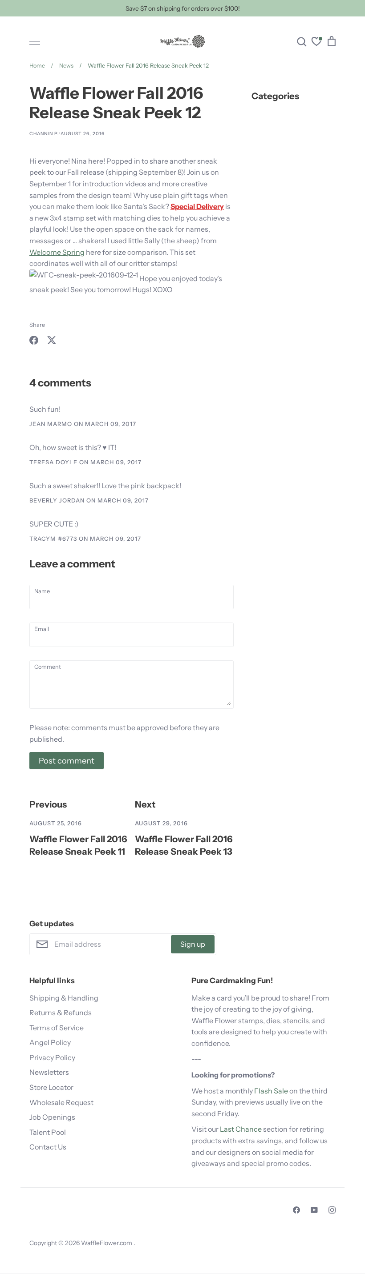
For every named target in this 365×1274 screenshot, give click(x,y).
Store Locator (51, 1087)
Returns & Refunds (60, 1012)
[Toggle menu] (35, 41)
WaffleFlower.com (107, 1242)
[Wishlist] (316, 42)
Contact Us (47, 1146)
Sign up (192, 944)
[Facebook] (296, 1210)
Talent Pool (47, 1132)
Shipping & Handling (63, 997)
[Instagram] (332, 1210)
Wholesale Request (61, 1102)
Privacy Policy (52, 1057)
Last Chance (241, 1129)
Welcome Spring (57, 252)
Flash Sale (271, 1090)
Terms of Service (56, 1027)
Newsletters (49, 1072)
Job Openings (52, 1117)
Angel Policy (50, 1042)
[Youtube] (314, 1210)
